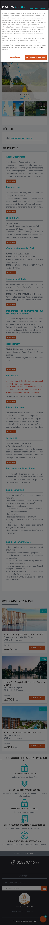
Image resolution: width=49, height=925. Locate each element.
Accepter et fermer (35, 57)
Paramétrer (14, 57)
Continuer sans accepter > (38, 9)
